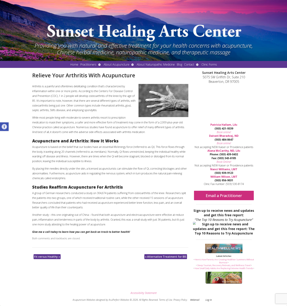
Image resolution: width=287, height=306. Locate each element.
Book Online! (224, 162)
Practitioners (88, 64)
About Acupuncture (116, 64)
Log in (208, 299)
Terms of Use (165, 299)
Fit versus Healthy (47, 256)
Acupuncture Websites (84, 299)
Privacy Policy (180, 299)
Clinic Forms (209, 64)
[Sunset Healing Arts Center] (143, 30)
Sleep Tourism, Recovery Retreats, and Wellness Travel (224, 265)
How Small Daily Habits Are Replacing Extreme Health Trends (224, 268)
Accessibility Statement (144, 293)
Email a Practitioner (224, 195)
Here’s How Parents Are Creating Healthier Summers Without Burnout (224, 261)
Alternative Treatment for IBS (165, 256)
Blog (179, 64)
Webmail (194, 299)
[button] (4, 126)
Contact (189, 64)
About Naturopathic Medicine (156, 64)
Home (74, 64)
